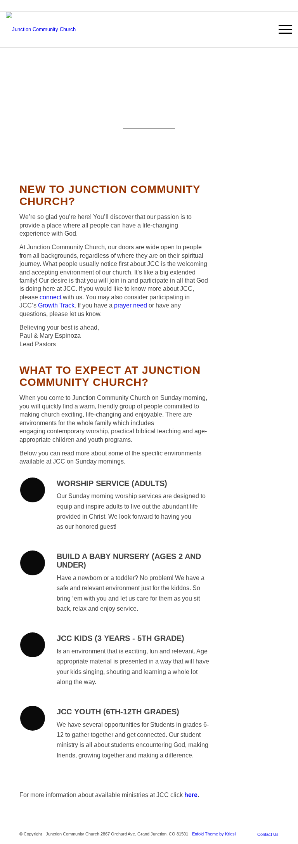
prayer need (130, 305)
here (191, 795)
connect (51, 297)
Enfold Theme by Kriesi (214, 834)
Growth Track (56, 305)
